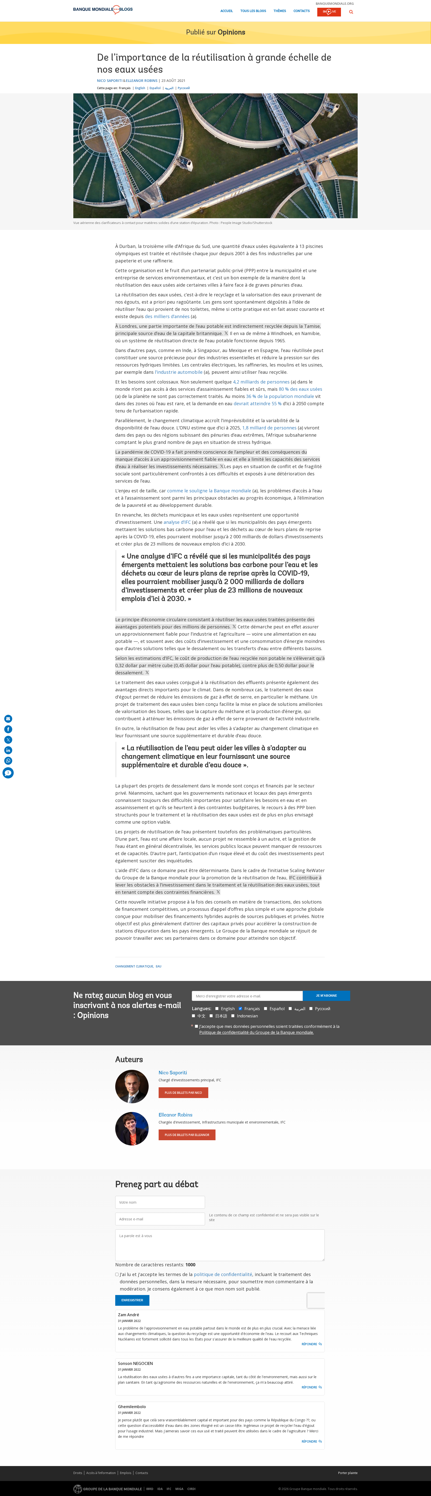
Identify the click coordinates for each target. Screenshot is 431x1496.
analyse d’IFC (177, 522)
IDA (160, 1489)
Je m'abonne (326, 995)
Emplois (125, 1473)
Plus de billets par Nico (183, 1093)
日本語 (221, 1016)
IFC (169, 1489)
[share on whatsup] (8, 761)
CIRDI (191, 1489)
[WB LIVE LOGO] (329, 12)
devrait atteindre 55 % (258, 403)
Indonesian (247, 1016)
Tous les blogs (253, 11)
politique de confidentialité (223, 1274)
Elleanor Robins (141, 80)
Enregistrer (132, 1300)
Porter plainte (348, 1473)
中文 (202, 1016)
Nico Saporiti (109, 80)
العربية (169, 88)
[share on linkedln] (8, 750)
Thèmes (280, 11)
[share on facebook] (8, 729)
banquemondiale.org (335, 3)
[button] (351, 12)
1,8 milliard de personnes (269, 428)
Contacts (302, 11)
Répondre (309, 1344)
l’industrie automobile (179, 372)
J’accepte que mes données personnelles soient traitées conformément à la (269, 1029)
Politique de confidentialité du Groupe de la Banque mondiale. (256, 1032)
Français (125, 88)
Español (155, 88)
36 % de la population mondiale (280, 396)
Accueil (226, 11)
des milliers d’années (167, 316)
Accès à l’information (101, 1473)
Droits (77, 1473)
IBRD (149, 1489)
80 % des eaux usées (300, 389)
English (140, 88)
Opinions (231, 32)
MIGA (179, 1489)
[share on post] (8, 740)
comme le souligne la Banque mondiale (209, 491)
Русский (184, 88)
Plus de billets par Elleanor (187, 1135)
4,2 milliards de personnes (261, 382)
